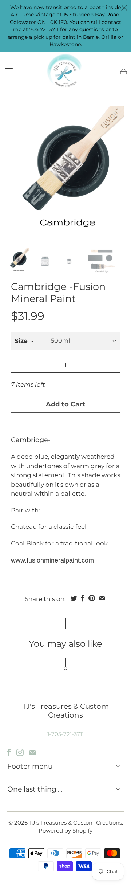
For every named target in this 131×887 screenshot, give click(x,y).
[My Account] (6, 71)
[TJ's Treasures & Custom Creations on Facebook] (9, 752)
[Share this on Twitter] (74, 598)
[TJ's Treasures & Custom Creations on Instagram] (20, 752)
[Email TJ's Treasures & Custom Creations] (32, 752)
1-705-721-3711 (65, 734)
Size (21, 340)
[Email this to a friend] (102, 598)
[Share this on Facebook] (83, 598)
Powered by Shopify (65, 830)
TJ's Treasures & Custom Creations (75, 822)
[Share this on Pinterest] (91, 598)
